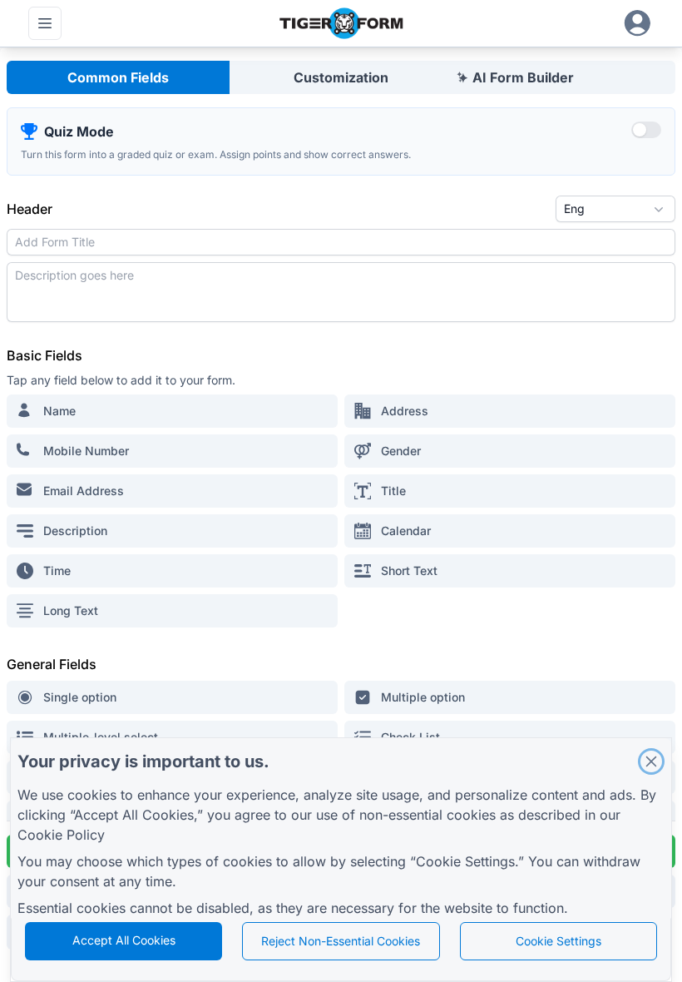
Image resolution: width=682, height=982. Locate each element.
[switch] (646, 130)
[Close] (651, 761)
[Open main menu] (45, 23)
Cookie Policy (61, 834)
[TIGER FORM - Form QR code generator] (341, 23)
